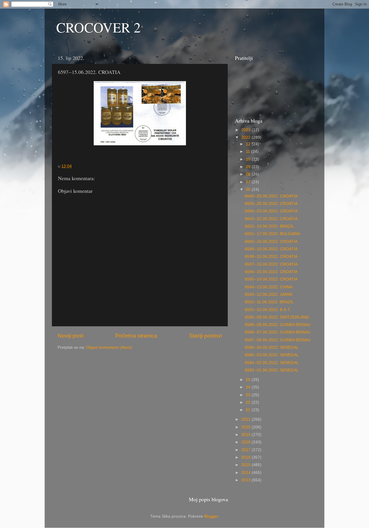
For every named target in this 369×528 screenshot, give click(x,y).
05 (249, 380)
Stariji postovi (205, 336)
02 (249, 402)
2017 (246, 450)
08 (249, 174)
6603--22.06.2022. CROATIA (271, 219)
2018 (246, 442)
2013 (246, 480)
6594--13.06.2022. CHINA (268, 287)
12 (249, 144)
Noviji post (70, 336)
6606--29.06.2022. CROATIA (271, 196)
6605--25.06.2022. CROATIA (271, 203)
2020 (246, 427)
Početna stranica (136, 336)
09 (249, 167)
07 (249, 182)
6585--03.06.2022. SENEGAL (272, 355)
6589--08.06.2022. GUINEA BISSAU (277, 325)
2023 (246, 130)
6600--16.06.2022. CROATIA (271, 241)
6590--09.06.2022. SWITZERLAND (277, 317)
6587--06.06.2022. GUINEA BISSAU (277, 340)
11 (248, 151)
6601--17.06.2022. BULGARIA (272, 234)
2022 (246, 137)
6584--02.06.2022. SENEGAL (272, 363)
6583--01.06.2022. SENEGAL (272, 370)
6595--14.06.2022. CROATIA (271, 279)
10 (249, 159)
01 (249, 410)
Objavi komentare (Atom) (109, 347)
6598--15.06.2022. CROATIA (271, 256)
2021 (246, 419)
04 (249, 387)
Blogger (211, 516)
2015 (246, 465)
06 (249, 189)
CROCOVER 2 (98, 27)
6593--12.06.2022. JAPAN (268, 294)
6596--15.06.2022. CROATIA (271, 272)
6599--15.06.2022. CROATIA (271, 249)
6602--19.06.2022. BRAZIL (269, 226)
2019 (246, 434)
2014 (246, 472)
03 (249, 395)
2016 (246, 457)
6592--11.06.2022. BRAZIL (269, 302)
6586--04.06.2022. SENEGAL (272, 347)
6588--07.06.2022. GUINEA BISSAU (277, 332)
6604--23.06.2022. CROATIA (271, 211)
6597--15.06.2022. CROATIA (271, 264)
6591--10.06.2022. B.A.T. (268, 310)
